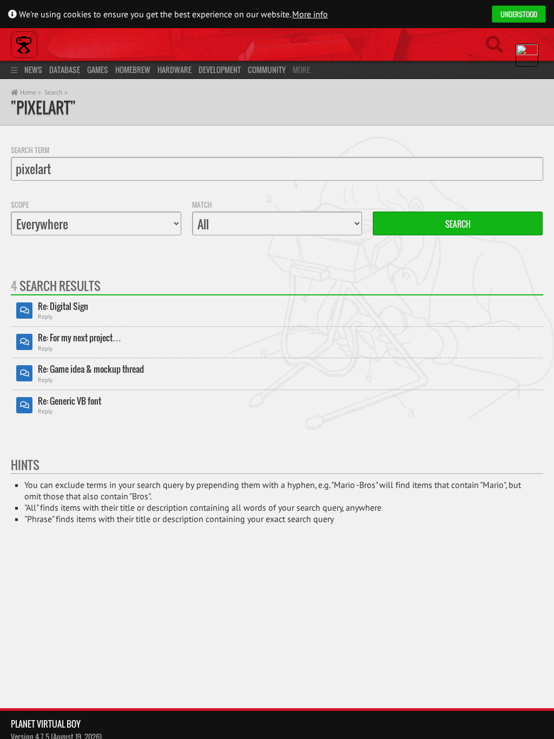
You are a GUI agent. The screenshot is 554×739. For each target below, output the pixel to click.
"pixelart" (43, 107)
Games (97, 69)
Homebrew (132, 69)
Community (267, 69)
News (33, 69)
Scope (20, 204)
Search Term (30, 149)
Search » (56, 92)
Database (64, 69)
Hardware (174, 69)
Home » (29, 92)
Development (220, 69)
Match (202, 204)
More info (310, 14)
